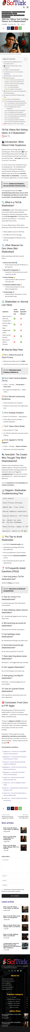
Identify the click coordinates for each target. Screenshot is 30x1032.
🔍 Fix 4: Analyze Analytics (12, 85)
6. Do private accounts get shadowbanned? (16, 114)
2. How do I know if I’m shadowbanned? (16, 105)
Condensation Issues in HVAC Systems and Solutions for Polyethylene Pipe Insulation (12, 946)
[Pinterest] (16, 28)
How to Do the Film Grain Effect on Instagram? (9, 838)
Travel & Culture (6, 17)
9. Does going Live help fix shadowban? (15, 119)
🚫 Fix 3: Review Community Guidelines (15, 83)
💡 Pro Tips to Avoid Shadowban (12, 99)
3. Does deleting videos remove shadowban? (14, 107)
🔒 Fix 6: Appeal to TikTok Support (14, 89)
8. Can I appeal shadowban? (13, 118)
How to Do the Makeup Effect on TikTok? (10, 935)
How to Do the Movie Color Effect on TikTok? (11, 828)
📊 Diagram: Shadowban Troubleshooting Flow (14, 96)
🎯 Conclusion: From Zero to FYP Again (14, 123)
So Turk (5, 24)
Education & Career (6, 11)
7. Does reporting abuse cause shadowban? (16, 116)
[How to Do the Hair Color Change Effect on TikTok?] (24, 848)
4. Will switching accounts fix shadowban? (16, 110)
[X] (12, 28)
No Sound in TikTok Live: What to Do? (23, 817)
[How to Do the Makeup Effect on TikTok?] (25, 936)
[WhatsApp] (20, 28)
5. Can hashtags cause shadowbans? (15, 112)
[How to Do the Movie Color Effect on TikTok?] (24, 830)
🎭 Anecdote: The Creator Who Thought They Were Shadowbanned (15, 92)
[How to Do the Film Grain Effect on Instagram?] (24, 839)
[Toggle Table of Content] (25, 59)
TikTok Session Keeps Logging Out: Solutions (8, 817)
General (15, 13)
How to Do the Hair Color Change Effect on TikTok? (11, 847)
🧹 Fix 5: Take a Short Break (12, 87)
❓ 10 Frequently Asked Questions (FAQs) (14, 101)
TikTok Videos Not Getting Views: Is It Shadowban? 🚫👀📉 (13, 62)
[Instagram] (12, 971)
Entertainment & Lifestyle (18, 11)
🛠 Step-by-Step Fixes (9, 78)
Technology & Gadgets (19, 15)
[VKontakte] (18, 971)
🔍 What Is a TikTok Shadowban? (12, 70)
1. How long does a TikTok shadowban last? (16, 103)
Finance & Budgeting (7, 13)
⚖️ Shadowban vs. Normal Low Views (13, 76)
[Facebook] (8, 28)
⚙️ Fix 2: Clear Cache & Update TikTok (14, 81)
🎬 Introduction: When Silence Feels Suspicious (13, 67)
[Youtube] (21, 971)
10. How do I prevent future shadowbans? (16, 121)
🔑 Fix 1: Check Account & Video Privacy (15, 80)
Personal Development (7, 15)
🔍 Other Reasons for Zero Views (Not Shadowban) (13, 73)
